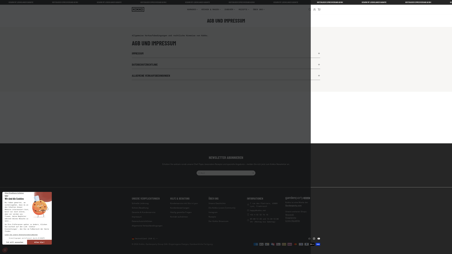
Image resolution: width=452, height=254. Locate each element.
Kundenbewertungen (179, 208)
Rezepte (212, 217)
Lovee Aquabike (292, 221)
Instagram (213, 212)
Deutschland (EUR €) (145, 238)
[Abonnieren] (253, 173)
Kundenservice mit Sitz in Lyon (184, 203)
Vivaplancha (290, 218)
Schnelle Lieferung (140, 203)
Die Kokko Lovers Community (222, 208)
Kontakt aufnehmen (179, 217)
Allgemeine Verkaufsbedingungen (147, 226)
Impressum (137, 217)
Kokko (142, 244)
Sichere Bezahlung (140, 208)
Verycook (289, 215)
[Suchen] (309, 9)
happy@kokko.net (258, 210)
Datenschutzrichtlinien (142, 221)
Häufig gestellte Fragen (181, 212)
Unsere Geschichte (217, 203)
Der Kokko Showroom (219, 221)
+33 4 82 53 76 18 (259, 214)
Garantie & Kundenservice (143, 212)
